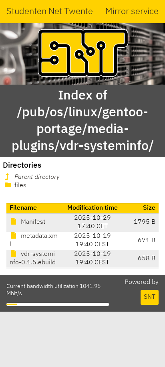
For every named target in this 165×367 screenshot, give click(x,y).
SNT (149, 297)
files (19, 185)
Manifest (32, 222)
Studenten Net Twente (49, 11)
